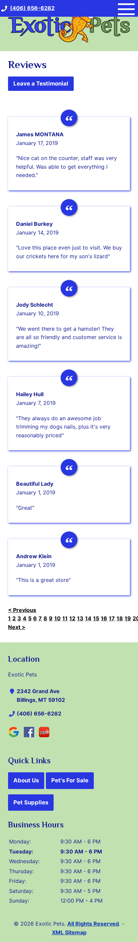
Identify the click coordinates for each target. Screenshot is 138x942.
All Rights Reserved (93, 923)
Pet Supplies (30, 802)
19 (128, 618)
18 (120, 618)
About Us (26, 780)
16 (104, 618)
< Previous (22, 610)
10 (57, 618)
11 (65, 618)
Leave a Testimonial (40, 83)
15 (96, 618)
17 (112, 618)
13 (80, 618)
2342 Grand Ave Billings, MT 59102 (41, 695)
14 (88, 618)
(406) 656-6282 (39, 713)
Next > (16, 627)
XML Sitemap (69, 932)
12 (72, 618)
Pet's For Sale (69, 780)
